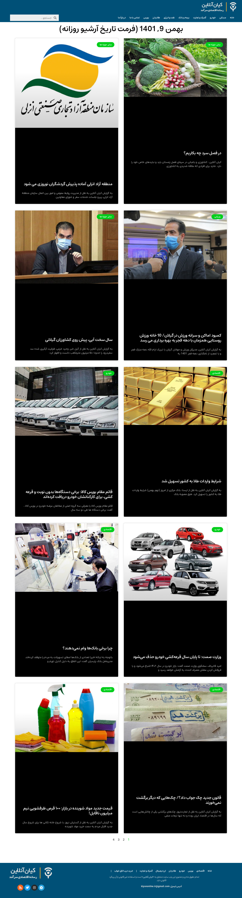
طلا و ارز (156, 18)
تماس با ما (135, 18)
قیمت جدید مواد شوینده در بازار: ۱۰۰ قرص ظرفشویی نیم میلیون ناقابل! (67, 811)
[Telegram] (41, 888)
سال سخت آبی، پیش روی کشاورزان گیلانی (78, 339)
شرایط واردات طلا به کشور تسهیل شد (191, 481)
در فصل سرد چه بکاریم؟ (202, 153)
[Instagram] (34, 888)
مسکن (223, 18)
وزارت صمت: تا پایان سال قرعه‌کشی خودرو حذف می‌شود (177, 656)
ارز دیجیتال (161, 871)
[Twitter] (27, 888)
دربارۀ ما (122, 18)
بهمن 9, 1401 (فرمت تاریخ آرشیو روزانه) (121, 28)
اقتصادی (200, 871)
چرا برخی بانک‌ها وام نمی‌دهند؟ (87, 648)
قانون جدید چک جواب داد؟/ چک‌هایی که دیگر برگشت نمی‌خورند (178, 800)
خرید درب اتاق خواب (123, 871)
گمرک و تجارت (199, 18)
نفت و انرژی (169, 18)
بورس (146, 18)
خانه (232, 18)
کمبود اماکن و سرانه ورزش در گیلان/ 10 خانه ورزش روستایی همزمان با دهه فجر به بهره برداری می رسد (180, 338)
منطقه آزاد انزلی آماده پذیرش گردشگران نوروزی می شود (68, 183)
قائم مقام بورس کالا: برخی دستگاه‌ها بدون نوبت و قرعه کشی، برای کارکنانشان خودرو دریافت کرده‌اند (69, 494)
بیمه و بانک (183, 18)
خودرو (213, 18)
